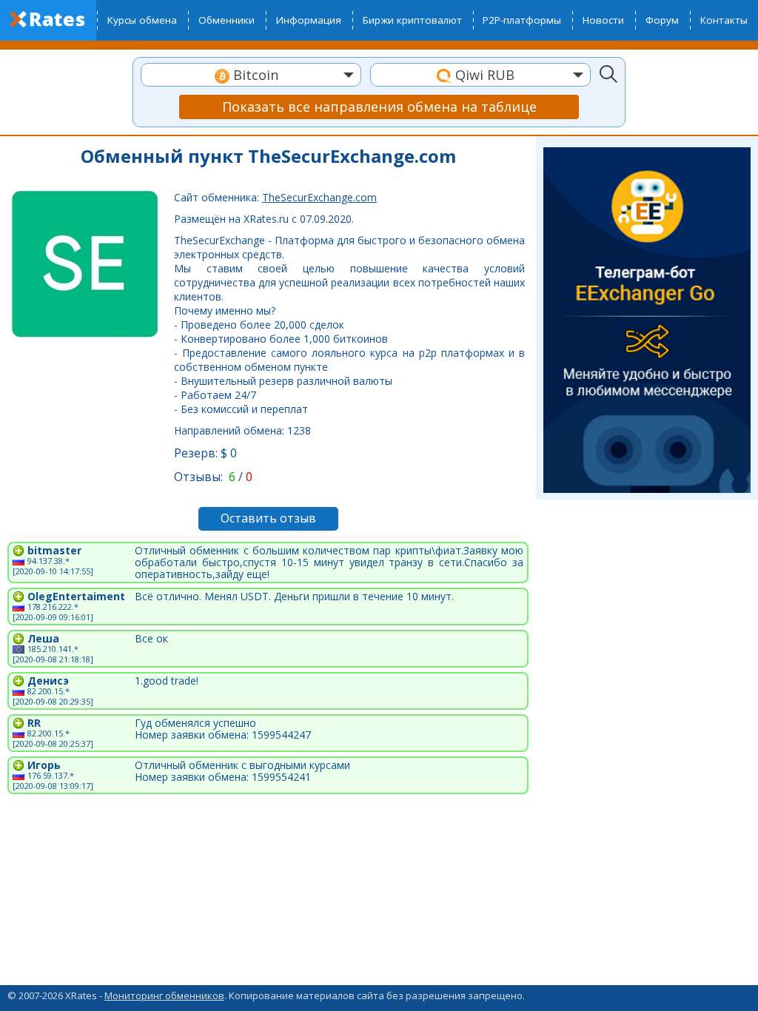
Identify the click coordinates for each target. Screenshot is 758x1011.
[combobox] (251, 75)
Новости (603, 20)
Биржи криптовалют (412, 20)
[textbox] (250, 75)
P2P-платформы (522, 20)
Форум (662, 20)
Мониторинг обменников (164, 995)
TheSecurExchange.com (319, 197)
